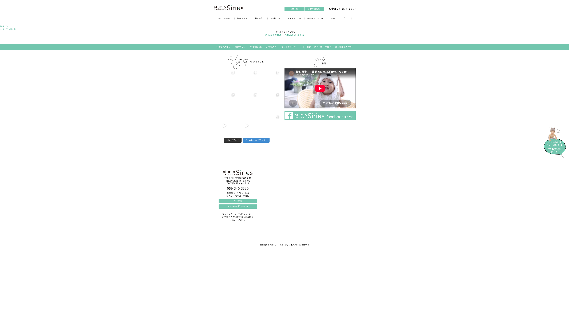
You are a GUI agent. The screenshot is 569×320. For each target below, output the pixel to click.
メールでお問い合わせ (237, 206)
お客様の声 (275, 18)
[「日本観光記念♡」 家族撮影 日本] (269, 81)
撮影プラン (242, 18)
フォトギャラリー (293, 18)
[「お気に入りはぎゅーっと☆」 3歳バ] (224, 103)
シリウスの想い (224, 18)
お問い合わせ (314, 9)
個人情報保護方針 (343, 47)
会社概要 (307, 47)
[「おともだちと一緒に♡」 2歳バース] (247, 103)
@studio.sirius (273, 34)
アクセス (333, 18)
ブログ (346, 18)
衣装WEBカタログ (315, 18)
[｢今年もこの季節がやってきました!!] (247, 126)
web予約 (294, 9)
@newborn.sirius (294, 34)
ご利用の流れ (258, 18)
